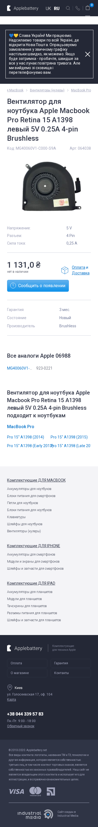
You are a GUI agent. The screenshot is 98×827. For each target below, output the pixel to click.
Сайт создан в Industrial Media (67, 813)
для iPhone (33, 546)
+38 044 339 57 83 (25, 714)
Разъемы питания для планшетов (32, 613)
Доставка (81, 273)
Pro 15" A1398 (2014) (25, 437)
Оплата (78, 267)
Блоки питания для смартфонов (31, 496)
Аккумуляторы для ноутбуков (29, 489)
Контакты (61, 673)
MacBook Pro (81, 90)
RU (57, 8)
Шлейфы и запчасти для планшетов (34, 620)
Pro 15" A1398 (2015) (69, 437)
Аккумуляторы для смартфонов (31, 554)
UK (48, 8)
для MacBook (36, 480)
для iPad (31, 583)
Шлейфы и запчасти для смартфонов (35, 568)
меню (87, 17)
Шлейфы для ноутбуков (24, 524)
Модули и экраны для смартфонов (33, 561)
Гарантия (61, 663)
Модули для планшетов (24, 599)
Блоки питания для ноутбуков (29, 510)
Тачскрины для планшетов (27, 606)
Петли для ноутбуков (22, 503)
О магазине (20, 673)
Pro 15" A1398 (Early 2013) (30, 446)
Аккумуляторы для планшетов (30, 592)
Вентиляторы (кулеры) (24, 531)
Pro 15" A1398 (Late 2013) (73, 446)
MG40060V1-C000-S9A (27, 368)
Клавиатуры (16, 517)
